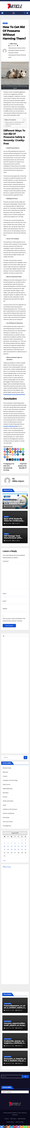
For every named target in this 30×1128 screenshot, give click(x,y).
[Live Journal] (20, 454)
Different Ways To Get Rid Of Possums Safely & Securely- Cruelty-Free (14, 123)
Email (5, 601)
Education (5, 792)
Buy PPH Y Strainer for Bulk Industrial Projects (14, 502)
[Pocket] (12, 454)
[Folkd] (18, 452)
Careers (5, 776)
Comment (6, 561)
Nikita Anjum (13, 43)
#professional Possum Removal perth (17, 56)
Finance (5, 797)
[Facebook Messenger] (23, 452)
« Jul (4, 860)
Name (5, 593)
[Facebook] (5, 449)
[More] (7, 457)
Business (5, 23)
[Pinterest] (15, 449)
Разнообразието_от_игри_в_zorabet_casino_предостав (15, 1008)
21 (18, 849)
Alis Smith (17, 506)
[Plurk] (5, 454)
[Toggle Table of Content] (23, 120)
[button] (24, 13)
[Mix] (20, 449)
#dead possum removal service (16, 48)
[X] (7, 449)
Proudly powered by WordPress (10, 1112)
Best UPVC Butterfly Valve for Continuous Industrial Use (13, 521)
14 (18, 846)
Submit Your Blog (19, 1122)
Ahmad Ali (20, 1010)
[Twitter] (15, 454)
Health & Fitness (10, 1122)
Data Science (6, 784)
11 (8, 846)
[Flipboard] (10, 452)
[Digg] (18, 454)
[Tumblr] (20, 452)
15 (22, 846)
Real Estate (6, 817)
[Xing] (7, 452)
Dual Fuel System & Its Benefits (22, 466)
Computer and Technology (10, 780)
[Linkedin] (12, 449)
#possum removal (13, 52)
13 (15, 846)
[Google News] (5, 457)
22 (22, 849)
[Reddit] (10, 449)
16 (25, 846)
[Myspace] (15, 452)
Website (5, 608)
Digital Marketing (7, 788)
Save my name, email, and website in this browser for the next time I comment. (14, 620)
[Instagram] (5, 452)
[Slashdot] (23, 454)
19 (11, 849)
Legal (4, 805)
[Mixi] (10, 454)
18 (8, 849)
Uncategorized (7, 825)
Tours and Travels (8, 821)
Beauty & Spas (7, 768)
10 (4, 846)
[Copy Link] (12, 452)
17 (4, 849)
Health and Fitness (8, 801)
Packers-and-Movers (8, 813)
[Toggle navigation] (14, 13)
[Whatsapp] (23, 449)
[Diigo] (7, 454)
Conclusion (8, 126)
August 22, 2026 (10, 1010)
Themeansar (15, 1114)
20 (15, 849)
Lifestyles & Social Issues (10, 809)
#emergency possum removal (16, 50)
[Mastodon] (18, 449)
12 (11, 846)
